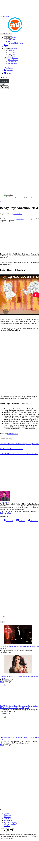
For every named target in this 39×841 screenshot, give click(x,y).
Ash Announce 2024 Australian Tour (11, 449)
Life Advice (12, 56)
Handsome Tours (12, 434)
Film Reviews (12, 63)
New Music (11, 39)
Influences (11, 54)
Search (4, 81)
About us (7, 813)
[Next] (4, 622)
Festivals (7, 46)
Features (15, 48)
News (14, 37)
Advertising (7, 817)
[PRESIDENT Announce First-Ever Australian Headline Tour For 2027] (18, 643)
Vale (9, 41)
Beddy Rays (20, 219)
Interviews (11, 50)
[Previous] (1, 622)
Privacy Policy (8, 820)
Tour (9, 513)
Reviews (15, 58)
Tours (6, 45)
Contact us (7, 815)
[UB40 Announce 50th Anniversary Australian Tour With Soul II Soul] (18, 734)
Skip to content (5, 16)
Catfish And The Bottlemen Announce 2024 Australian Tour (19, 454)
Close (2, 84)
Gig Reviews (12, 62)
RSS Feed (7, 826)
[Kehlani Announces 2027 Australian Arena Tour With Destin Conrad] (18, 673)
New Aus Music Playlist (15, 43)
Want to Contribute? (10, 824)
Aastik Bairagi (18, 214)
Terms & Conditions (10, 822)
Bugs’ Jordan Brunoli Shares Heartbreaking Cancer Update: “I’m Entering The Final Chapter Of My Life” (19, 707)
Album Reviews (13, 60)
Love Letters (12, 52)
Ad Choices (8, 818)
